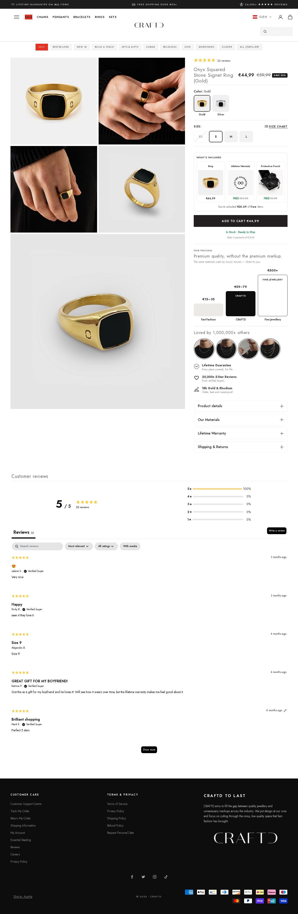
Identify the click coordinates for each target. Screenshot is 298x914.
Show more (149, 750)
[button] (219, 488)
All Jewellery (249, 47)
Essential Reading (20, 840)
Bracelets (82, 17)
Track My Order (19, 811)
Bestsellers (61, 47)
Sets (112, 17)
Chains (42, 17)
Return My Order (20, 818)
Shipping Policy (116, 818)
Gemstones (206, 47)
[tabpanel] (149, 650)
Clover (227, 47)
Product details (210, 405)
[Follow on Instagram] (154, 877)
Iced (188, 47)
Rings (100, 17)
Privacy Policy (18, 861)
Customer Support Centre (25, 804)
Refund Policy (115, 825)
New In (82, 47)
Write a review (277, 531)
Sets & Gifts (130, 47)
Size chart (278, 126)
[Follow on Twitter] (143, 877)
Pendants (61, 17)
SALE (28, 17)
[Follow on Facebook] (132, 877)
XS (200, 136)
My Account (17, 833)
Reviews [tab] (23, 532)
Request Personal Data (120, 833)
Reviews (15, 847)
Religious (170, 47)
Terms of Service (117, 804)
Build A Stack (104, 47)
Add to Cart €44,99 (240, 221)
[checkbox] (130, 546)
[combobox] (279, 31)
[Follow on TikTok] (166, 877)
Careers (15, 854)
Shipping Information (23, 825)
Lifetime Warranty (212, 433)
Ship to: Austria (23, 896)
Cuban (150, 47)
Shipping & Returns (213, 446)
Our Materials (208, 419)
